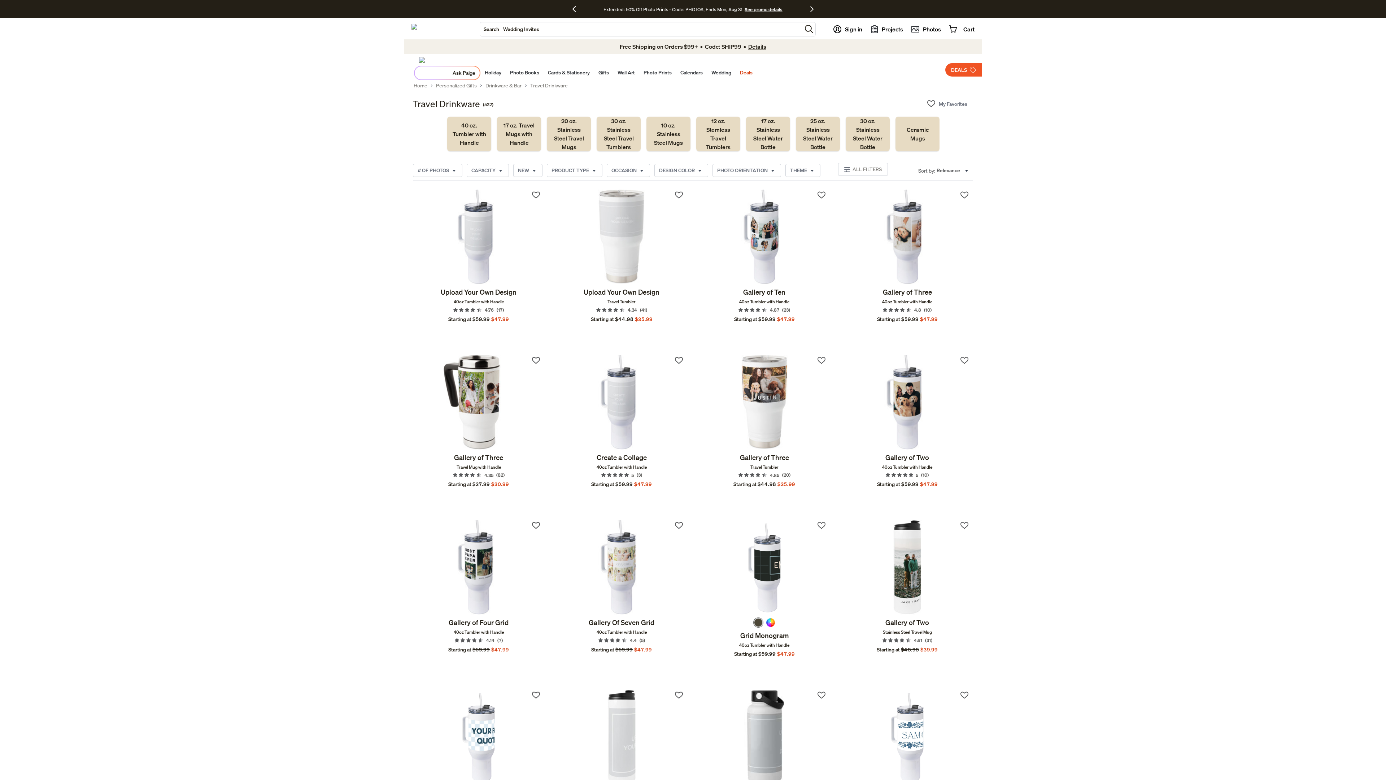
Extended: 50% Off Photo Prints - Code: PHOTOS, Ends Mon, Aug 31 (672, 9)
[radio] (758, 623)
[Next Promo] (812, 9)
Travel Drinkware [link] (549, 85)
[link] (469, 134)
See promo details (763, 9)
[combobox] (641, 29)
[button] (809, 29)
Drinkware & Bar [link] (503, 85)
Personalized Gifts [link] (456, 85)
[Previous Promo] (576, 9)
